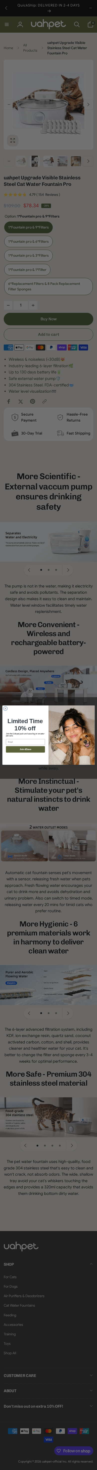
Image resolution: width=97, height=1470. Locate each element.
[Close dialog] (5, 708)
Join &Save (25, 749)
